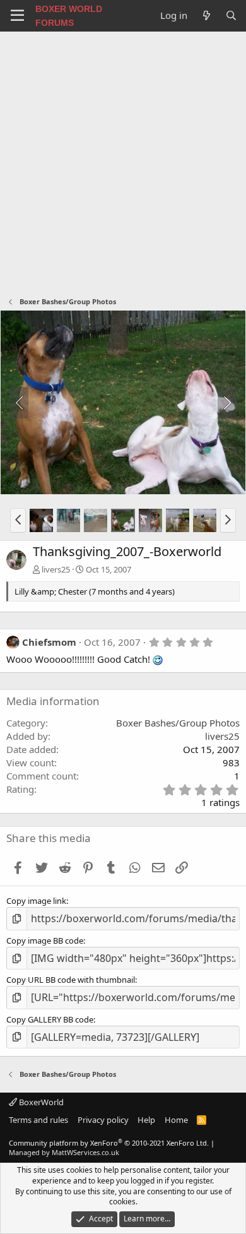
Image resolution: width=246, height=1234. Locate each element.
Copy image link (36, 900)
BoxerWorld (40, 1102)
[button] (18, 520)
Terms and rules (38, 1119)
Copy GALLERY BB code (49, 1019)
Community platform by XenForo (109, 1143)
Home (176, 1119)
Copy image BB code (44, 940)
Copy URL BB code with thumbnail (70, 979)
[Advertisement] (123, 161)
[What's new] (206, 15)
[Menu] (17, 16)
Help (146, 1119)
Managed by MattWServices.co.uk (64, 1152)
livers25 (56, 569)
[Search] (231, 15)
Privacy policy (103, 1119)
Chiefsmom (49, 642)
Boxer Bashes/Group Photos (178, 722)
